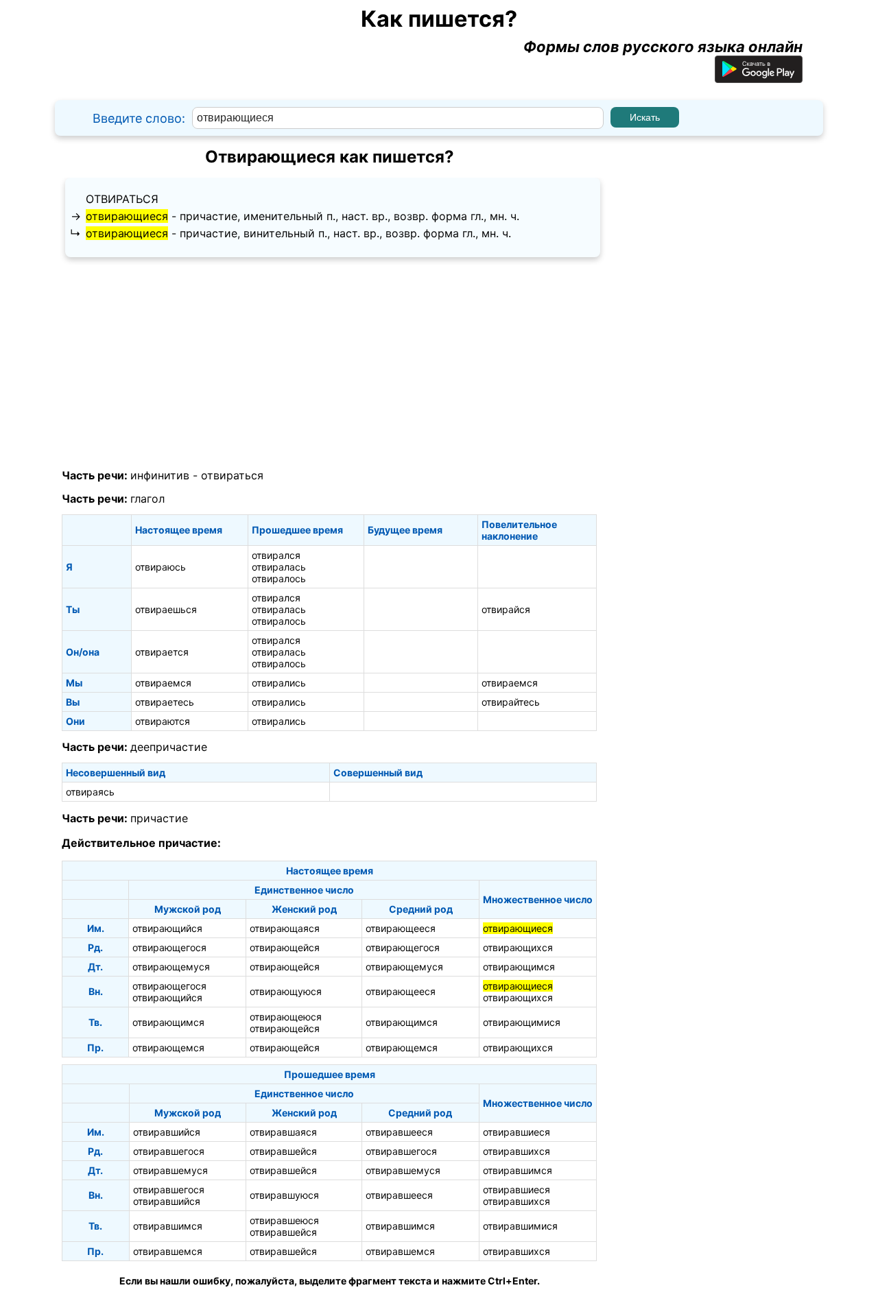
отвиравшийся (166, 1132)
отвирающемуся (171, 966)
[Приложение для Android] (759, 77)
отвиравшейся (283, 1151)
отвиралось (279, 578)
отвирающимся (519, 966)
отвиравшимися (520, 1226)
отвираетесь (164, 702)
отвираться (122, 199)
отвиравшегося (168, 1151)
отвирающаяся (285, 928)
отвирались (279, 683)
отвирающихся (518, 947)
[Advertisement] (329, 363)
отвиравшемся (167, 1251)
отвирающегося (169, 947)
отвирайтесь (511, 702)
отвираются (162, 721)
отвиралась (279, 567)
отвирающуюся (286, 991)
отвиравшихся (516, 1151)
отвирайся (506, 609)
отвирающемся (168, 1047)
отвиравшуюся (284, 1195)
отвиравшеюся (284, 1220)
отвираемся (163, 683)
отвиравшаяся (283, 1132)
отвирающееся (401, 928)
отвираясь (90, 792)
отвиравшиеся (516, 1132)
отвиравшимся (517, 1170)
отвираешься (166, 609)
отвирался (276, 555)
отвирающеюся (286, 1016)
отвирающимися (521, 1022)
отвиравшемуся (170, 1170)
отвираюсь (160, 567)
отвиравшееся (399, 1132)
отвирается (162, 652)
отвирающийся (167, 928)
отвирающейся (285, 947)
